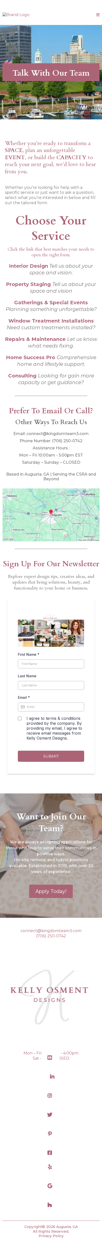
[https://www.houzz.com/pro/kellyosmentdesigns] (51, 1205)
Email (24, 697)
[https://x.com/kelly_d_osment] (51, 1115)
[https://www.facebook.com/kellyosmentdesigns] (51, 1153)
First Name (28, 654)
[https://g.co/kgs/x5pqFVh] (51, 1186)
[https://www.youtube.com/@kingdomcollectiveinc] (51, 1058)
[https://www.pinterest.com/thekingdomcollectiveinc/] (51, 1134)
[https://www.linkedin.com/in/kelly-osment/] (51, 1077)
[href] (51, 514)
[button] (98, 15)
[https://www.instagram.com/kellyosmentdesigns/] (51, 1096)
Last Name (27, 676)
